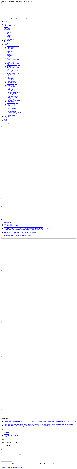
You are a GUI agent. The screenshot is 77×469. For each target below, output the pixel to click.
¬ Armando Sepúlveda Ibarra (13, 77)
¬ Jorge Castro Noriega (12, 96)
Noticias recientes (6, 220)
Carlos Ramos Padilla (12, 52)
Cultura (5, 24)
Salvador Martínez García (13, 73)
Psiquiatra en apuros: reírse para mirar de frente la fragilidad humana (20, 232)
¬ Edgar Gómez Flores (12, 88)
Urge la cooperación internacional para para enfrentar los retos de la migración (33, 425)
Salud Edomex (10, 39)
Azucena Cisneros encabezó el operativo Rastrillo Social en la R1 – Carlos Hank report (24, 421)
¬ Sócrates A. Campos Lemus (14, 112)
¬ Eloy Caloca (10, 89)
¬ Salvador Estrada (11, 111)
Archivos (3, 442)
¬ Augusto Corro (11, 81)
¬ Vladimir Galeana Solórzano (14, 113)
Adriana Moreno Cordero (13, 46)
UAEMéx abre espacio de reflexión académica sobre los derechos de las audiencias (23, 229)
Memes (8, 33)
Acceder (3, 467)
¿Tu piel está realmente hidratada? (12, 231)
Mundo (5, 42)
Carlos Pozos (10, 51)
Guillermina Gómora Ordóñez (14, 59)
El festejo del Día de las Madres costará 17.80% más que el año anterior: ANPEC (54, 424)
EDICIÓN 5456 (7, 223)
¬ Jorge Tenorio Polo (12, 97)
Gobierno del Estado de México (11, 435)
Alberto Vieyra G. (11, 47)
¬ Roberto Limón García (12, 109)
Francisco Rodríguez (11, 56)
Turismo (6, 119)
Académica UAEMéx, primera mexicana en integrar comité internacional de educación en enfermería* (28, 228)
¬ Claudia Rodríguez (12, 84)
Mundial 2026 (7, 40)
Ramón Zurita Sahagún (12, 70)
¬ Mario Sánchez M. (11, 107)
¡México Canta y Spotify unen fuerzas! (13, 233)
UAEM (5, 436)
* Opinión (9, 28)
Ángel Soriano (10, 48)
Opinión (9, 35)
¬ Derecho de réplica (12, 86)
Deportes (6, 27)
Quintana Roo (7, 116)
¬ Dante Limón (10, 85)
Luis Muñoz (9, 66)
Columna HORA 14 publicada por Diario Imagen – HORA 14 (18, 424)
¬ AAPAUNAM (11, 25)
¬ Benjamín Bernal (11, 82)
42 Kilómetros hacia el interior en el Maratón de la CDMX (17, 235)
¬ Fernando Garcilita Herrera (13, 92)
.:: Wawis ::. (6, 432)
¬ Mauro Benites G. (11, 108)
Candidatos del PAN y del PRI (11, 225)
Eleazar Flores (10, 54)
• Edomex (6, 120)
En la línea (6, 434)
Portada (5, 21)
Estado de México (8, 37)
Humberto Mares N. (11, 62)
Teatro (8, 36)
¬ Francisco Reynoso (12, 93)
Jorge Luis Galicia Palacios (13, 63)
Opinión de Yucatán (8, 425)
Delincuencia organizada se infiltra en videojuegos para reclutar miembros (26, 426)
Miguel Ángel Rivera (12, 69)
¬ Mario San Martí (11, 105)
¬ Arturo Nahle (10, 78)
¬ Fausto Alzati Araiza (12, 90)
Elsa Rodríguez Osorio (12, 55)
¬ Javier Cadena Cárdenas (13, 94)
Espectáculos (7, 29)
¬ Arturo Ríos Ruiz (11, 80)
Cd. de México (7, 23)
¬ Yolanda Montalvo (11, 115)
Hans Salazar (10, 61)
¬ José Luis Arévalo (11, 101)
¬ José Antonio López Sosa (13, 100)
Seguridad (6, 118)
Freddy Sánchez (10, 58)
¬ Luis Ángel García (11, 104)
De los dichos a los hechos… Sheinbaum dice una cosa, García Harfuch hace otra (23, 227)
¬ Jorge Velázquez (11, 99)
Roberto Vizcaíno (11, 71)
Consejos (9, 32)
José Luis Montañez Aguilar (13, 65)
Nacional (6, 43)
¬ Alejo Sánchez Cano (12, 75)
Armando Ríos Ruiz (11, 50)
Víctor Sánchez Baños (12, 74)
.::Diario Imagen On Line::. (49, 463)
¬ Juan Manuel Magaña (12, 103)
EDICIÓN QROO (8, 224)
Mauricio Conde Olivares (13, 67)
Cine (8, 31)
